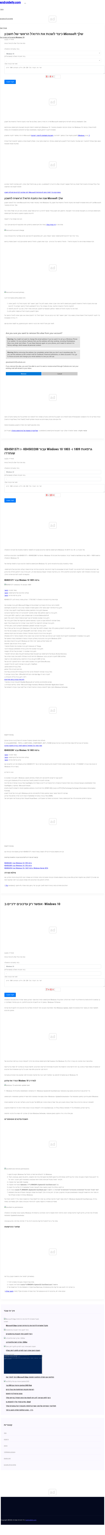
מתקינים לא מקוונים (6, 19)
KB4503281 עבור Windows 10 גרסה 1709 (18, 863)
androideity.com (10, 2)
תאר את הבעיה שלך (10, 64)
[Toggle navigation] (25, 3)
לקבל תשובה (10, 82)
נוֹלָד (6, 885)
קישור (6, 590)
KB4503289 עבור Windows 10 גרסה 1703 (18, 865)
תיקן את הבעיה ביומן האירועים (14, 679)
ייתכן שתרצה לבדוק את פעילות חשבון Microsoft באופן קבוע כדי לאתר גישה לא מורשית (32, 192)
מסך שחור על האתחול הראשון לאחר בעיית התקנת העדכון (23, 746)
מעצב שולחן (9, 1291)
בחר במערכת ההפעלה (11, 49)
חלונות (6, 458)
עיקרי (1, 9)
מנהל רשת (3, 28)
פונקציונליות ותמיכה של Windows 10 (12, 37)
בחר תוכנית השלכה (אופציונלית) (14, 56)
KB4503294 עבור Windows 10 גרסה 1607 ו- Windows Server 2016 (26, 868)
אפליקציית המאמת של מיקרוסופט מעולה (24, 431)
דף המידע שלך (51, 225)
